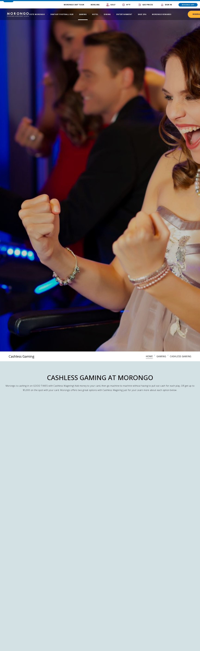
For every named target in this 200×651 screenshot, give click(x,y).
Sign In (168, 5)
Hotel (95, 14)
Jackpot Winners (76, 637)
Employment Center (78, 644)
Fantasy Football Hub (61, 14)
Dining (107, 14)
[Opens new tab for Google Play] (147, 646)
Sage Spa (142, 14)
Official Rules (29, 494)
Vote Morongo (37, 14)
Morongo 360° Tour (74, 5)
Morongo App (188, 5)
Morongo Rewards (161, 14)
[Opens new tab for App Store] (170, 646)
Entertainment (124, 14)
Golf (112, 5)
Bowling (95, 5)
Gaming (83, 14)
